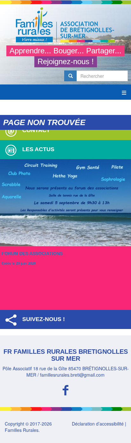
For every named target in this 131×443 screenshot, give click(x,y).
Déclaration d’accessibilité (98, 423)
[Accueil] (65, 24)
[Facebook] (65, 389)
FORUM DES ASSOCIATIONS (32, 253)
